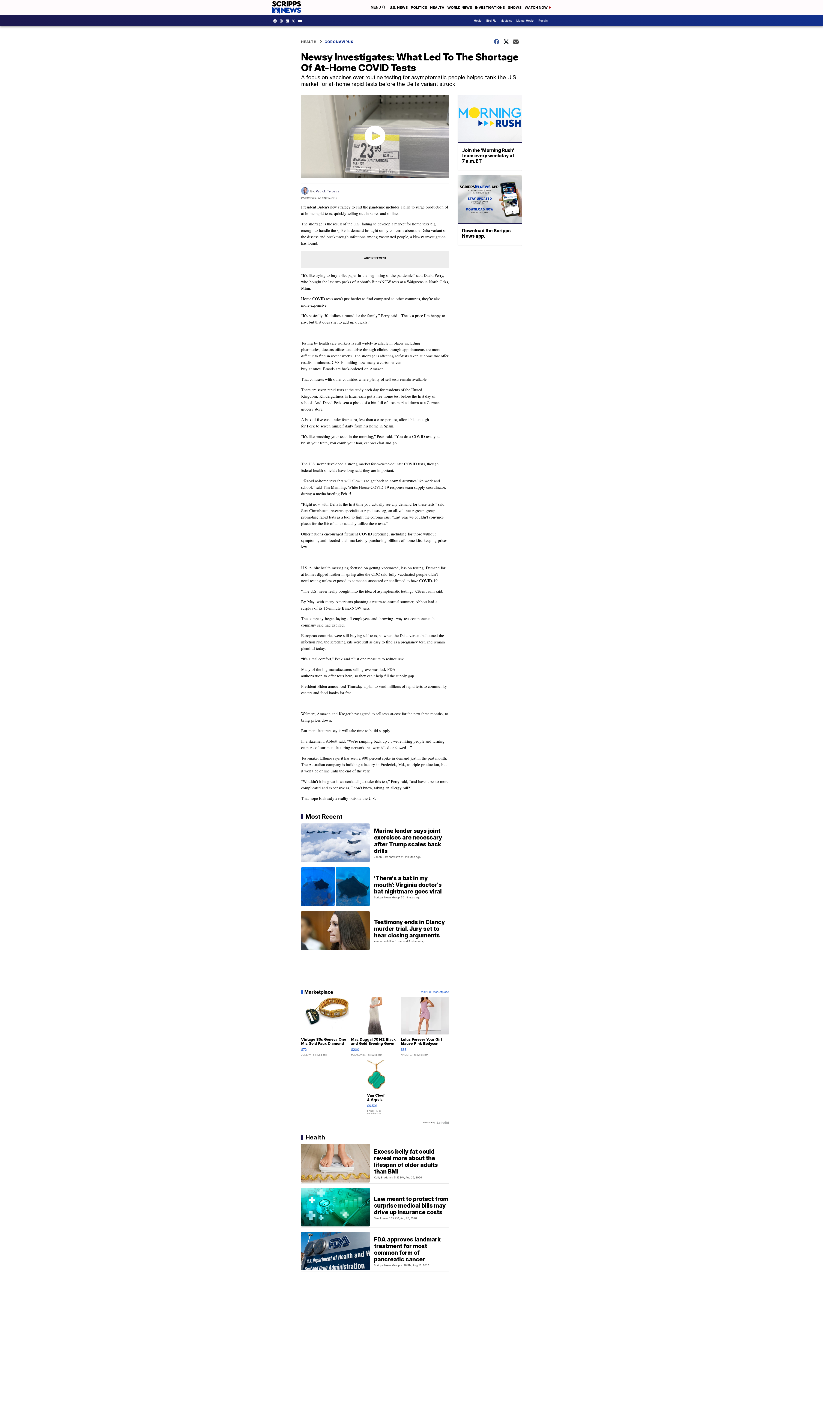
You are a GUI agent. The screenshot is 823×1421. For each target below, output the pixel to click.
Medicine (506, 20)
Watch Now (537, 7)
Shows (515, 7)
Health (437, 7)
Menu (376, 7)
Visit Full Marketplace (435, 992)
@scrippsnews (301, 21)
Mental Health (525, 20)
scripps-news (288, 21)
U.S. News (399, 7)
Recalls (543, 20)
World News (459, 7)
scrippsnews (276, 21)
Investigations (490, 7)
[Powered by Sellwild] (443, 1122)
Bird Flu (491, 20)
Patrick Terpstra (327, 191)
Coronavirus (338, 42)
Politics (419, 7)
